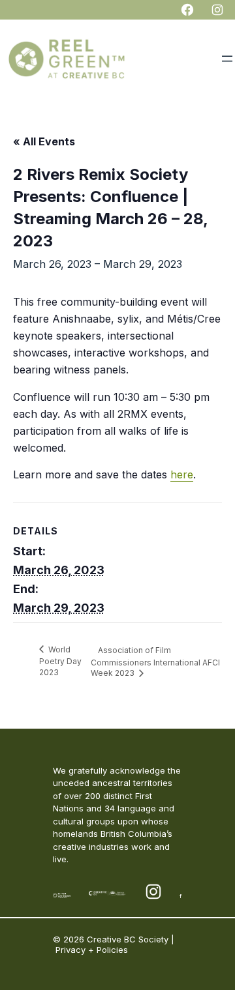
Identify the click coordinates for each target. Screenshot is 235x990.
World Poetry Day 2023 (60, 661)
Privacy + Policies (91, 949)
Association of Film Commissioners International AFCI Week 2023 (155, 661)
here (181, 474)
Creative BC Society (127, 939)
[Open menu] (227, 58)
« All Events (44, 141)
